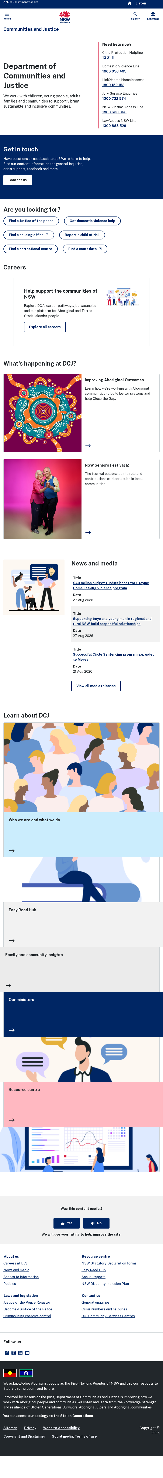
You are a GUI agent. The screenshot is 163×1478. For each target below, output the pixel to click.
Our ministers (21, 999)
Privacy (30, 1428)
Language (153, 16)
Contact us (17, 180)
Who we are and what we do (34, 820)
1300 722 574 (114, 99)
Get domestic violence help (92, 221)
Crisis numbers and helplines (104, 1309)
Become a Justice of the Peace (27, 1309)
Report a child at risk (82, 235)
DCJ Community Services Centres (108, 1316)
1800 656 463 (114, 71)
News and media (16, 1270)
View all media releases (96, 686)
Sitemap (10, 1428)
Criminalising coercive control (27, 1316)
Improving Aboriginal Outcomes (114, 380)
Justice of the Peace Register (26, 1302)
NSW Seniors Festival (107, 465)
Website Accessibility (61, 1428)
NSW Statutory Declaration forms (109, 1263)
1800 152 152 (113, 85)
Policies (9, 1284)
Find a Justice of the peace (31, 221)
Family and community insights (34, 955)
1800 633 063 (114, 112)
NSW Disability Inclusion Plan (105, 1284)
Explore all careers (45, 327)
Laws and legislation (21, 1296)
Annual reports (93, 1277)
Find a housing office (31, 235)
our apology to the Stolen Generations (60, 1416)
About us (11, 1256)
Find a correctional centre (30, 249)
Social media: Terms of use (74, 1436)
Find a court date (87, 249)
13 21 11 (108, 58)
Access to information (21, 1277)
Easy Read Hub (22, 910)
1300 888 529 (114, 126)
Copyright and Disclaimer (24, 1436)
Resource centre (24, 1089)
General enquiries (96, 1302)
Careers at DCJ (15, 1263)
